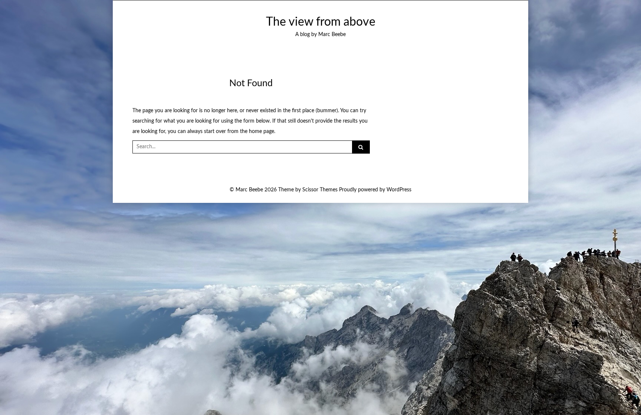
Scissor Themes (320, 189)
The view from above (320, 22)
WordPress (399, 189)
